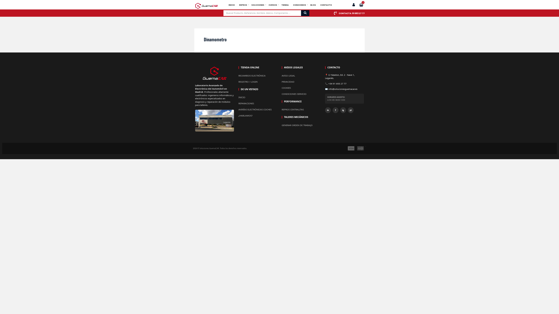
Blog (313, 5)
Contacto (326, 5)
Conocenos (299, 5)
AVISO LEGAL (288, 75)
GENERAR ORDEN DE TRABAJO (297, 125)
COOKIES (286, 87)
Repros (243, 5)
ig (343, 110)
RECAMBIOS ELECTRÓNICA (252, 75)
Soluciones (257, 5)
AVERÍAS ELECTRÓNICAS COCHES (255, 109)
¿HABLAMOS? (245, 115)
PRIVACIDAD (288, 81)
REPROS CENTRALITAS (293, 109)
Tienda (285, 5)
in (328, 110)
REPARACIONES (246, 103)
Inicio (232, 5)
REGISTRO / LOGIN (248, 81)
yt (351, 110)
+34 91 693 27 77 (337, 83)
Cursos (273, 5)
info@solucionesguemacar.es (342, 89)
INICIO (241, 97)
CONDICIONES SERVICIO (294, 93)
